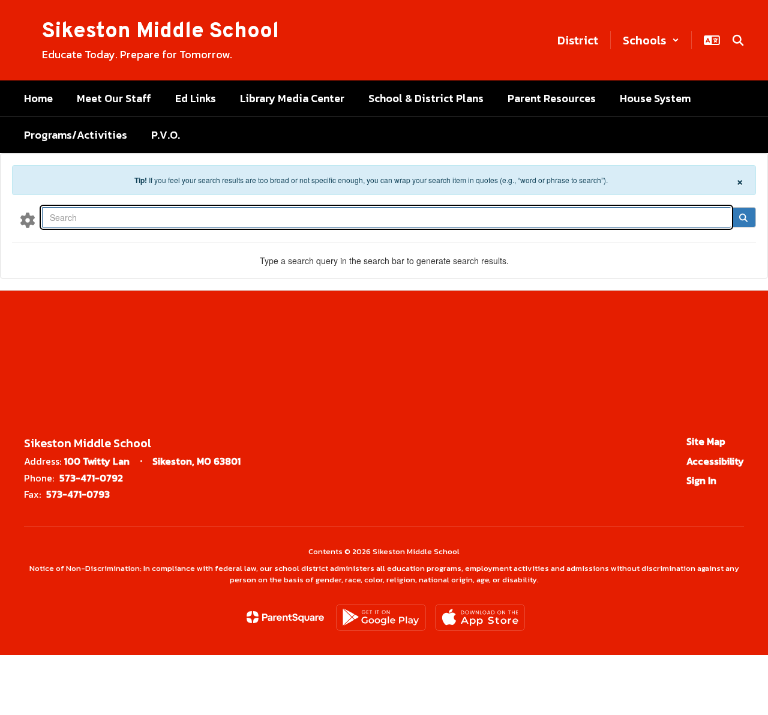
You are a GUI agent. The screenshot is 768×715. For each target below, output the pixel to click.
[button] (651, 40)
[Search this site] (738, 40)
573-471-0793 (78, 494)
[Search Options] (28, 220)
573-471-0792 (91, 478)
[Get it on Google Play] (381, 617)
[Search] (743, 217)
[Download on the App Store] (480, 617)
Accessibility (715, 461)
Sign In (701, 480)
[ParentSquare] (285, 617)
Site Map (705, 441)
